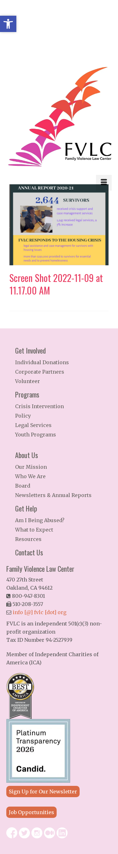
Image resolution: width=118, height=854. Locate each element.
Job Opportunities (31, 812)
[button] (8, 24)
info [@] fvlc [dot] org (39, 612)
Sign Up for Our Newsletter (43, 791)
